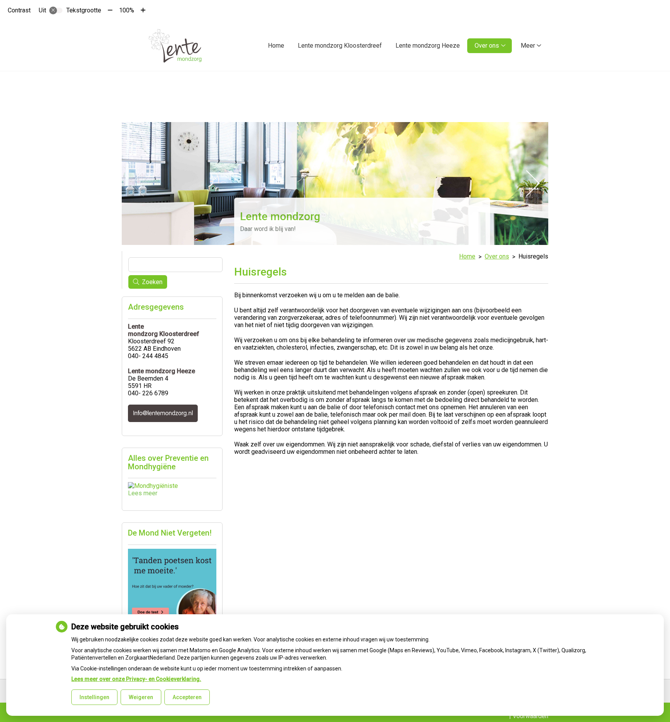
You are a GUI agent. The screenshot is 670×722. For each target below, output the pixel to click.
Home (276, 45)
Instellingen (94, 697)
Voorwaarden (530, 716)
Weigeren (141, 697)
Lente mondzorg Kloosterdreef (340, 45)
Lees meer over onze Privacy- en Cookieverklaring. (136, 679)
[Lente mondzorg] (175, 45)
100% (126, 10)
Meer (528, 45)
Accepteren (187, 697)
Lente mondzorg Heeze (427, 45)
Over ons (487, 45)
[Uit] (55, 10)
